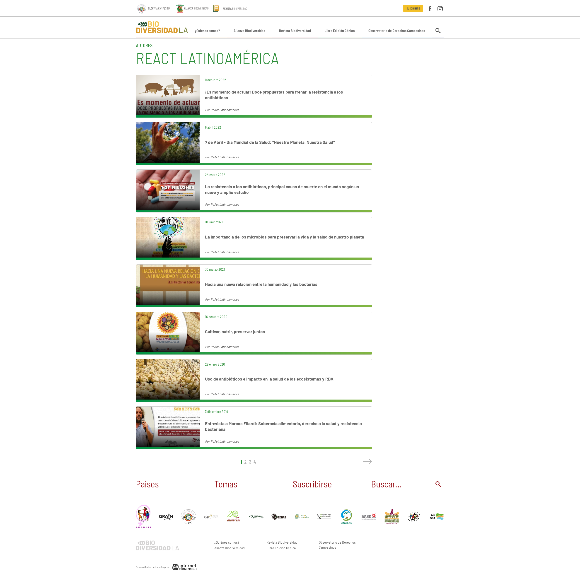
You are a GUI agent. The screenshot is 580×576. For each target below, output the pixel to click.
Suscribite (413, 8)
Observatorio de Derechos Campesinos (396, 30)
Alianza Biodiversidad (249, 30)
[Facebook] (430, 8)
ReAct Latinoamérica (224, 110)
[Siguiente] (366, 461)
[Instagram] (440, 8)
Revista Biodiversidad (295, 30)
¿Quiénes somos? (207, 30)
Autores (144, 45)
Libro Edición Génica (340, 30)
